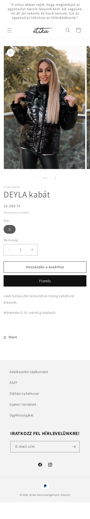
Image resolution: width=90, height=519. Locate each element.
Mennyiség (11, 240)
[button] (9, 30)
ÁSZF (13, 382)
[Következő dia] (55, 178)
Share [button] (12, 337)
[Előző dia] (34, 178)
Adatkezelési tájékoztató (29, 372)
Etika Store (37, 495)
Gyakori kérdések (23, 404)
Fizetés (45, 281)
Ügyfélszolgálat (22, 415)
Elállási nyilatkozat (24, 393)
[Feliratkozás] (74, 446)
